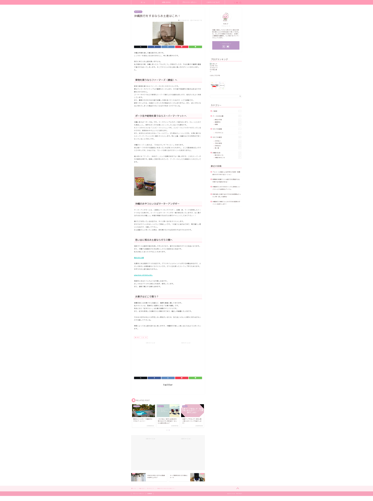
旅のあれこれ (138, 12)
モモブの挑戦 (226, 129)
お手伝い (227, 141)
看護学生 (227, 122)
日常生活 (228, 146)
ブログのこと (227, 133)
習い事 (227, 148)
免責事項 (149, 493)
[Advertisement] (150, 358)
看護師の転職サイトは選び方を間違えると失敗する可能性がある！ (226, 180)
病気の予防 (227, 120)
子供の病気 (227, 143)
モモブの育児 (227, 137)
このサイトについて (213, 2)
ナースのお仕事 (227, 116)
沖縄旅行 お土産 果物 (141, 337)
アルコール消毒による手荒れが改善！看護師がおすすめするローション (226, 173)
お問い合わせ (166, 2)
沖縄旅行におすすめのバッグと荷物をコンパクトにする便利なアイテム (226, 188)
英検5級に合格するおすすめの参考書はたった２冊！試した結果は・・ (227, 195)
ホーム (143, 2)
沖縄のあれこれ (227, 157)
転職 (227, 124)
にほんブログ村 (215, 75)
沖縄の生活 (227, 153)
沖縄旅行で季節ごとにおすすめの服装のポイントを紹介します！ (226, 203)
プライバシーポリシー (189, 2)
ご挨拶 (226, 111)
